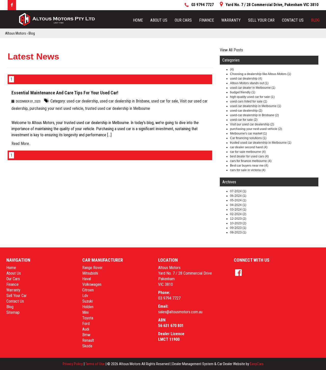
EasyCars (257, 364)
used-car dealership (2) (246, 110)
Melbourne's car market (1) (248, 133)
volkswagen (91, 284)
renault (88, 340)
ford (86, 323)
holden (87, 306)
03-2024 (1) (238, 209)
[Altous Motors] (57, 19)
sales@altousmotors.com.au (180, 311)
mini (85, 312)
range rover (92, 267)
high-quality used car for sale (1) (252, 97)
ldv (85, 295)
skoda (87, 346)
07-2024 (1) (238, 191)
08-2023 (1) (238, 232)
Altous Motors (15, 33)
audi (85, 329)
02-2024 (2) (238, 214)
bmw (86, 334)
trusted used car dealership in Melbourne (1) (260, 142)
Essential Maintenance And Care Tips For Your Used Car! (64, 92)
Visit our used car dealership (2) (252, 124)
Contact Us (293, 20)
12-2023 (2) (238, 218)
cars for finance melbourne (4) (250, 161)
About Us (158, 20)
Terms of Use (95, 364)
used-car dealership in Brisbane (125, 101)
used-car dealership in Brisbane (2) (254, 115)
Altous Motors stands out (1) (249, 83)
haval (86, 278)
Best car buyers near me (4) (249, 165)
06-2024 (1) (238, 196)
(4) (232, 69)
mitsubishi (90, 273)
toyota (87, 318)
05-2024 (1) (238, 200)
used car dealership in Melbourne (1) (255, 106)
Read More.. (21, 143)
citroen (88, 290)
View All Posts (231, 50)
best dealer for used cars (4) (249, 156)
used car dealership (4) (246, 78)
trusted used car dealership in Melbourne (117, 108)
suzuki (87, 301)
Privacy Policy (73, 364)
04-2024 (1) (238, 205)
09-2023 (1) (238, 228)
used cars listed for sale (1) (248, 101)
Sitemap (13, 312)
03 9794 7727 (169, 298)
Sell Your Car (261, 20)
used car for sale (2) (243, 120)
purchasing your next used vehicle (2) (256, 129)
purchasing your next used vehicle (56, 108)
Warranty (231, 20)
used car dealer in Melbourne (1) (252, 88)
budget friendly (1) (242, 92)
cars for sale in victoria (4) (247, 170)
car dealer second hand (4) (248, 147)
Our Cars (183, 20)
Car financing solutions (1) (248, 138)
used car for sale (164, 101)
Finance (206, 20)
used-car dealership (82, 101)
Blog (315, 20)
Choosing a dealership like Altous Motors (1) (260, 74)
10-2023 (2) (238, 223)
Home (138, 20)
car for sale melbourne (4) (248, 152)
